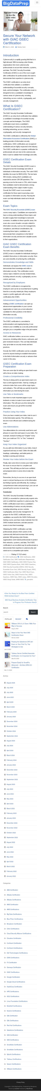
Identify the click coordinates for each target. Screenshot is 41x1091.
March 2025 (11, 707)
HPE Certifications (13, 991)
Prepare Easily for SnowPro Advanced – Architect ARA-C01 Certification (21, 665)
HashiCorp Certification (14, 987)
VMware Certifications (14, 1069)
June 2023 (10, 794)
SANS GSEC (20, 579)
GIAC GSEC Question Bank (11, 564)
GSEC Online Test (8, 574)
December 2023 (12, 770)
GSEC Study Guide (9, 579)
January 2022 (11, 876)
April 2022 (10, 861)
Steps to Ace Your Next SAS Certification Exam (20, 634)
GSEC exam (26, 266)
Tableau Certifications (14, 1059)
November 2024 (12, 726)
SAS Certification (12, 1035)
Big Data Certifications (14, 914)
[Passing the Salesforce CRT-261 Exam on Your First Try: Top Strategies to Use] (7, 643)
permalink (30, 579)
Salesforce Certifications (15, 1030)
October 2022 (11, 833)
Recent (18, 619)
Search (5, 608)
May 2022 (10, 857)
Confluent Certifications (14, 948)
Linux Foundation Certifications (17, 1001)
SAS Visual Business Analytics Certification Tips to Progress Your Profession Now (20, 601)
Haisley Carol (21, 47)
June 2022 (10, 852)
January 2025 (11, 716)
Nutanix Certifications (14, 1011)
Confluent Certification (14, 943)
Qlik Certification (12, 1016)
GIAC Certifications (11, 557)
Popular (8, 619)
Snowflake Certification (14, 1045)
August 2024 (11, 741)
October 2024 (11, 731)
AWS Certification (12, 904)
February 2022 (12, 871)
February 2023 (12, 813)
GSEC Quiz (13, 577)
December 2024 (12, 721)
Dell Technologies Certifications (17, 953)
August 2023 (11, 784)
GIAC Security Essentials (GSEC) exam (20, 210)
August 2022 (11, 842)
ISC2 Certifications (13, 996)
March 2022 (11, 866)
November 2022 (12, 828)
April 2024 (10, 750)
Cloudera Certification (14, 938)
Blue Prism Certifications (15, 919)
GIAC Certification (25, 557)
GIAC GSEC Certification (11, 562)
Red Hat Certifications (14, 1025)
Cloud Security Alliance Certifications (19, 933)
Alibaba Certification (13, 895)
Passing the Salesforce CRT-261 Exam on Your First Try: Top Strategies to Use (22, 644)
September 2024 (12, 736)
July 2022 (10, 847)
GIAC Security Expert (24, 569)
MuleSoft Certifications (14, 1006)
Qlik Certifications (12, 1020)
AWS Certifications (13, 909)
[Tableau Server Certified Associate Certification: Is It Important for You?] (7, 655)
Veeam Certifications (13, 1064)
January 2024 (11, 765)
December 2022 (12, 823)
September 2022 (12, 837)
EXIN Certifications (13, 958)
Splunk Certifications (13, 1054)
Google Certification (13, 977)
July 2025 (10, 692)
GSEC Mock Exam (28, 572)
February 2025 (12, 712)
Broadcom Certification (14, 924)
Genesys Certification (14, 967)
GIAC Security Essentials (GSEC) (13, 567)
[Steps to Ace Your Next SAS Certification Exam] (7, 634)
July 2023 (10, 789)
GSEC (34, 569)
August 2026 (11, 683)
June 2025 (10, 697)
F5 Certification (12, 962)
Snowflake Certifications (15, 1049)
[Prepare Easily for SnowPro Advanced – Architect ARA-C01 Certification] (7, 664)
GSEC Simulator (32, 577)
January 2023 (11, 818)
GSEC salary (22, 577)
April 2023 (10, 804)
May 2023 (10, 799)
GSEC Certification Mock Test (12, 572)
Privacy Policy (20, 1082)
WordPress (29, 1088)
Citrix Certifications (13, 929)
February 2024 (12, 760)
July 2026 (10, 688)
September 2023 (12, 779)
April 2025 (10, 702)
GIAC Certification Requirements (24, 559)
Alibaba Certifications (14, 900)
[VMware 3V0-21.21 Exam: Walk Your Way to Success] (7, 625)
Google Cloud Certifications (16, 982)
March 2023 (11, 808)
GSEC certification (17, 304)
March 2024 (11, 755)
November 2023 (12, 774)
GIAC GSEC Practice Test (27, 562)
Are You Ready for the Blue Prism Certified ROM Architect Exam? (19, 594)
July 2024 (10, 745)
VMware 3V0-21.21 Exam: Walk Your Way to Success (23, 624)
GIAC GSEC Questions (28, 564)
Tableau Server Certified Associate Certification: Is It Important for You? (23, 654)
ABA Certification (12, 890)
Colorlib (16, 1088)
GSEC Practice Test (21, 574)
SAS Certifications (13, 1040)
